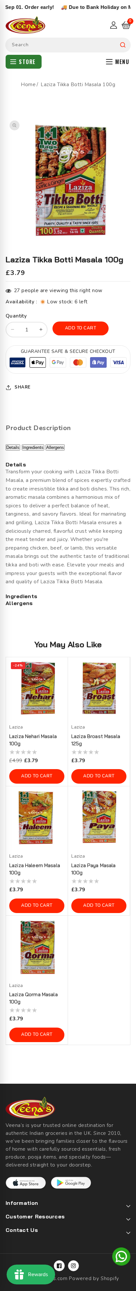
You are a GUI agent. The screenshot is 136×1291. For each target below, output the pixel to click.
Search (122, 45)
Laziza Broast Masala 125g (95, 740)
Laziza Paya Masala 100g (93, 869)
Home (28, 84)
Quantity (16, 316)
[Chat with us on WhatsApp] (121, 1257)
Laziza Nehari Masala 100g (33, 740)
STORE (27, 62)
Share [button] (23, 387)
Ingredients (33, 447)
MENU (122, 62)
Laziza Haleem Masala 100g (34, 869)
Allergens (55, 447)
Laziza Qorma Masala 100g (33, 998)
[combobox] (68, 45)
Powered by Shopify (94, 1278)
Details (12, 447)
